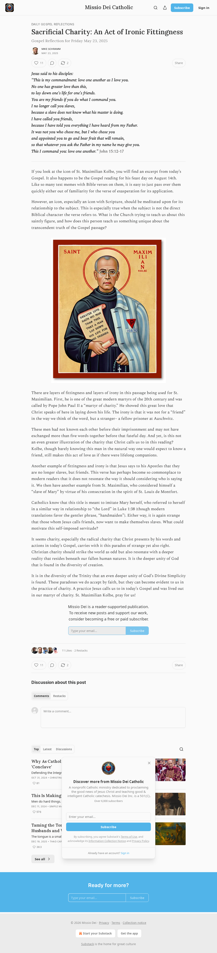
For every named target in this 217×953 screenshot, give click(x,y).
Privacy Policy (140, 841)
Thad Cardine (59, 841)
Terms (115, 923)
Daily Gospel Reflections (52, 24)
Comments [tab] (41, 696)
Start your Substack (97, 933)
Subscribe (182, 8)
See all (40, 859)
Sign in (203, 8)
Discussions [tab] (64, 749)
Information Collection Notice (107, 841)
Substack (87, 944)
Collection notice (134, 923)
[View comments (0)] (52, 63)
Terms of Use (129, 837)
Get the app (129, 933)
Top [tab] (36, 749)
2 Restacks (81, 650)
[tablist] (49, 696)
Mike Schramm (51, 48)
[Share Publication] (165, 7)
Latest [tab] (47, 749)
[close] (149, 763)
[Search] (155, 7)
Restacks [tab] (59, 696)
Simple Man (56, 806)
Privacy (104, 923)
